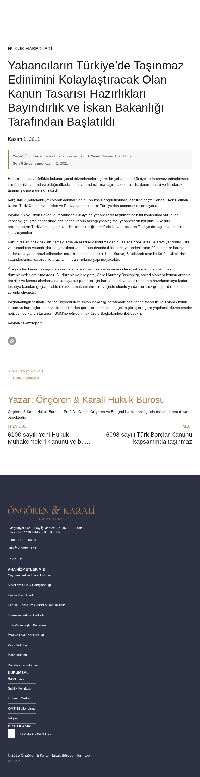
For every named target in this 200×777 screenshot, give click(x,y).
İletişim (13, 718)
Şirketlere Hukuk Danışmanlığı (29, 585)
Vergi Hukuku (17, 645)
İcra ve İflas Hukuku (21, 595)
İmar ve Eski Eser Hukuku (26, 635)
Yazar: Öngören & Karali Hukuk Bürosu (86, 399)
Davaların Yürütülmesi (23, 665)
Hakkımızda (16, 678)
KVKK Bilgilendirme (22, 708)
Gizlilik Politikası (19, 688)
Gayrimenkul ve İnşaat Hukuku (29, 575)
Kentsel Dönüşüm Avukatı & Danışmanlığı (37, 605)
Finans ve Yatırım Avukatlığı (27, 615)
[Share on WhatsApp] (12, 341)
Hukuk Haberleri (30, 48)
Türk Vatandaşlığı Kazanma (27, 625)
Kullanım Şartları (19, 698)
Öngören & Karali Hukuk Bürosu (50, 156)
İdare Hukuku (17, 655)
